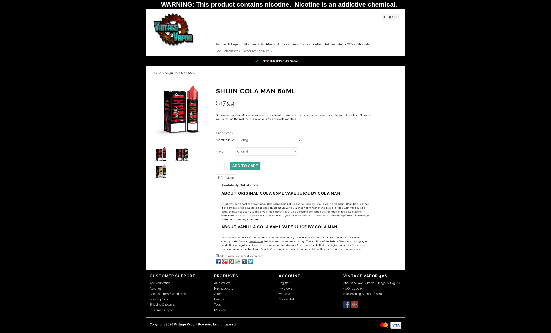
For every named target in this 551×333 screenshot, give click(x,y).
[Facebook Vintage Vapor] (346, 304)
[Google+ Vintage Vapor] (354, 304)
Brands (364, 44)
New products (223, 288)
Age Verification (160, 283)
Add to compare (253, 256)
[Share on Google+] (225, 261)
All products (222, 283)
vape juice (304, 203)
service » (265, 51)
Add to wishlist (228, 256)
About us (155, 288)
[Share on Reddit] (237, 261)
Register (284, 283)
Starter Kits (254, 44)
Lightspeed (227, 324)
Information (226, 177)
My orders (285, 288)
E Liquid (235, 44)
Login (220, 51)
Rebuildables (324, 44)
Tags (217, 304)
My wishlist (286, 299)
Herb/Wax (347, 44)
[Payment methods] (384, 325)
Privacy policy (159, 299)
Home (221, 44)
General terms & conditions (168, 294)
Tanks (305, 44)
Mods (270, 44)
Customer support (161, 310)
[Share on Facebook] (218, 261)
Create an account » (243, 51)
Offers (218, 294)
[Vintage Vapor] (181, 32)
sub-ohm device (312, 215)
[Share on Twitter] (250, 261)
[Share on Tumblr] (244, 261)
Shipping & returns (162, 304)
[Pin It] (231, 261)
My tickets (285, 294)
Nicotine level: (226, 140)
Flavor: (221, 151)
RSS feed (220, 310)
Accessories (287, 44)
